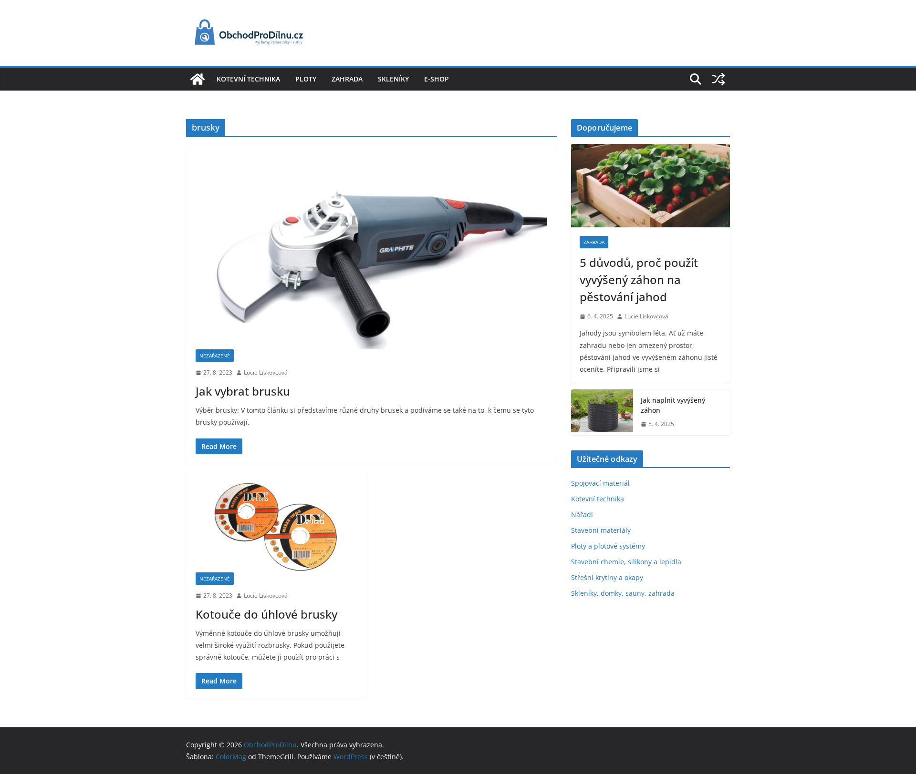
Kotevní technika (248, 78)
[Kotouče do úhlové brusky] (276, 527)
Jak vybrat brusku (243, 391)
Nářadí (582, 514)
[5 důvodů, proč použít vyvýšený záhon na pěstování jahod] (650, 185)
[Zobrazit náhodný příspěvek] (718, 79)
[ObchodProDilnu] (197, 79)
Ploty (305, 78)
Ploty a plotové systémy (608, 545)
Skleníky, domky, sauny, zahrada (623, 593)
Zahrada (347, 78)
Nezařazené (214, 355)
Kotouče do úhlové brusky (266, 614)
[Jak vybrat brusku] (371, 251)
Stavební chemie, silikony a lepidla (626, 561)
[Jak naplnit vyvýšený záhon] (602, 412)
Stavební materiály (601, 530)
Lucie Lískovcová (266, 372)
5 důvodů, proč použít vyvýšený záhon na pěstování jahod (639, 280)
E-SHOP (436, 78)
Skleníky (393, 78)
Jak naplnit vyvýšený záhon (673, 405)
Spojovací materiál (600, 483)
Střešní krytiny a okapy (607, 577)
